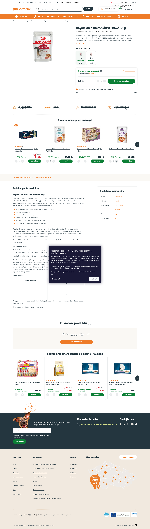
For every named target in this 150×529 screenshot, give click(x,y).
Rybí (116, 214)
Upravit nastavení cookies (47, 525)
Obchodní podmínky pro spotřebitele (43, 468)
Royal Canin (98, 98)
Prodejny (21, 2)
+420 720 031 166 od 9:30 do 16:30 (69, 2)
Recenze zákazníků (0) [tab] (42, 177)
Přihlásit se (20, 441)
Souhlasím (94, 279)
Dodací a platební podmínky (41, 494)
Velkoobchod (47, 2)
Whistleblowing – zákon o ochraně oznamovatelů (47, 498)
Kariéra (15, 468)
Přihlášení (73, 473)
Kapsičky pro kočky (120, 197)
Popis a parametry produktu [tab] (22, 177)
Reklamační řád (37, 485)
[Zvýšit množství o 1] (104, 81)
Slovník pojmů (17, 494)
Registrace (134, 2)
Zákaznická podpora (18, 485)
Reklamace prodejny (39, 490)
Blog (40, 2)
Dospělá (117, 201)
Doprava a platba (31, 2)
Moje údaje (73, 468)
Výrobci (35, 481)
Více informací (80, 43)
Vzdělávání (16, 473)
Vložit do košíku (123, 81)
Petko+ (15, 2)
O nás (14, 464)
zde (52, 274)
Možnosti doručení (130, 71)
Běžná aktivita (119, 205)
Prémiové (117, 209)
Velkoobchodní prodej (39, 477)
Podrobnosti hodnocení (104, 31)
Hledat (88, 9)
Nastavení (56, 279)
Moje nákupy (73, 464)
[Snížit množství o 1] (98, 81)
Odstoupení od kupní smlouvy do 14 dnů (44, 464)
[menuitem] (22, 16)
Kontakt (15, 481)
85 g (116, 218)
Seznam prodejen (18, 477)
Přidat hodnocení (76, 342)
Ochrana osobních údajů (40, 473)
